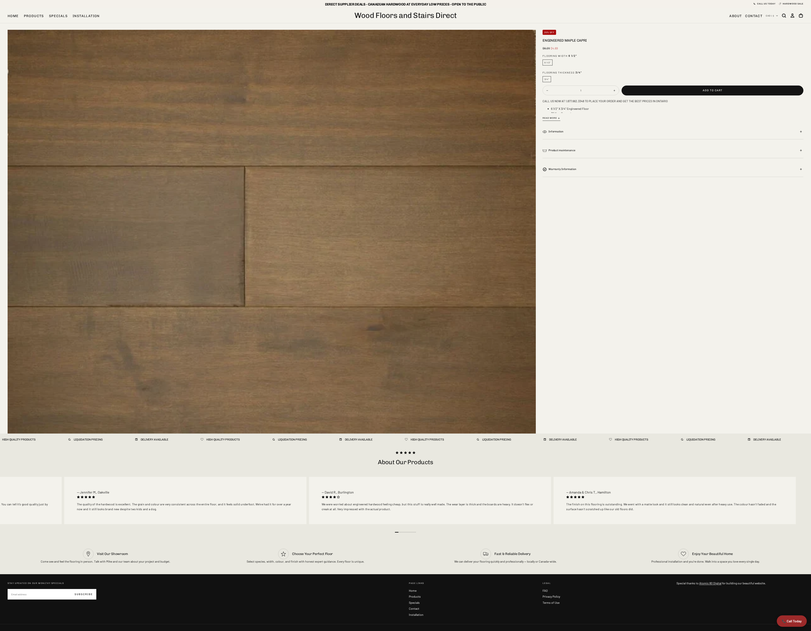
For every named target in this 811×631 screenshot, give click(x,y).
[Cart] (800, 15)
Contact (414, 608)
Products (34, 16)
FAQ (545, 590)
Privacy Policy (551, 596)
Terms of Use (551, 602)
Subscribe (84, 594)
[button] (784, 15)
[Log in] (792, 15)
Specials (58, 16)
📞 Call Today (792, 621)
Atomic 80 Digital (710, 583)
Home (13, 16)
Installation (86, 16)
